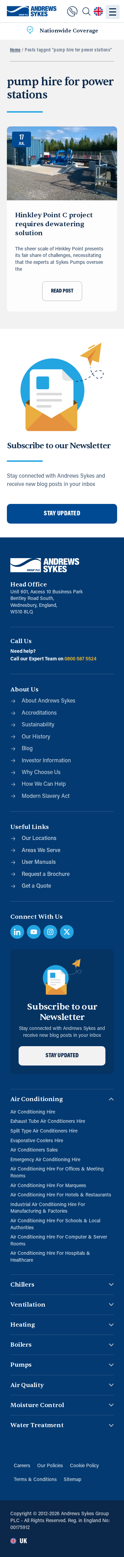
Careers (22, 1466)
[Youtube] (34, 932)
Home (15, 50)
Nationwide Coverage (69, 30)
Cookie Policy (84, 1466)
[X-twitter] (67, 932)
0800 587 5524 (80, 659)
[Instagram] (50, 932)
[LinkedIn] (17, 932)
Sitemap (72, 1479)
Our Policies (50, 1466)
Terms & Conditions (35, 1479)
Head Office (28, 585)
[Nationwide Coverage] (30, 31)
